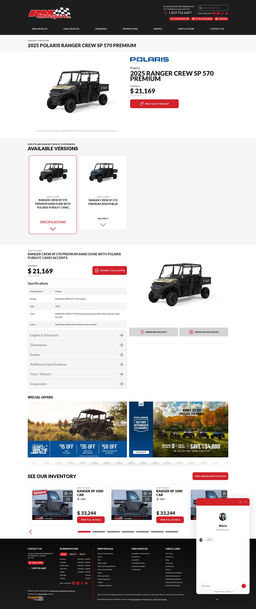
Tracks (99, 573)
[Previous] (30, 531)
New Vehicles (39, 28)
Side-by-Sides (102, 563)
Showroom (32, 40)
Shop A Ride (43, 594)
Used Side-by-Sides (138, 563)
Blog (167, 560)
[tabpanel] (75, 568)
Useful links (173, 548)
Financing (101, 28)
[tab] (63, 554)
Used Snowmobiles (138, 566)
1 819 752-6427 (180, 13)
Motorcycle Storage (173, 585)
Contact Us (217, 28)
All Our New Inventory (105, 554)
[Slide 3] (113, 532)
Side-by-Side (43, 40)
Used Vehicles (71, 28)
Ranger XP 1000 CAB (90, 493)
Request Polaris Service (174, 582)
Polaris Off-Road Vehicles (106, 566)
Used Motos (135, 557)
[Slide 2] (98, 532)
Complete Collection (104, 585)
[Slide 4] (128, 532)
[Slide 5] (142, 532)
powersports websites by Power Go (62, 591)
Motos (99, 557)
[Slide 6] (157, 532)
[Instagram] (218, 13)
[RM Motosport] (51, 13)
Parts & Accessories (173, 576)
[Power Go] (51, 598)
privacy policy (135, 599)
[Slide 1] (84, 532)
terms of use (148, 599)
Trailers (100, 582)
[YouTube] (226, 13)
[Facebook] (213, 13)
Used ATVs (135, 560)
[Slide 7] (171, 532)
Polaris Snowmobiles (104, 569)
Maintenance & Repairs (174, 573)
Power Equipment (103, 579)
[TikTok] (222, 13)
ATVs (99, 560)
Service (158, 28)
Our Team (169, 554)
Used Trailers (136, 569)
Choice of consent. (160, 599)
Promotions (130, 28)
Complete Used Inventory (140, 554)
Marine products (103, 576)
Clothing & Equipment (173, 579)
